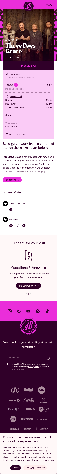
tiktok (47, 311)
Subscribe (48, 358)
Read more (10, 179)
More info (49, 460)
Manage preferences (35, 467)
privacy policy (33, 366)
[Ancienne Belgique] (28, 6)
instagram (10, 311)
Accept (15, 467)
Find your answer (27, 285)
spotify (38, 311)
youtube (28, 311)
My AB (49, 4)
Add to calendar (17, 134)
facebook (19, 311)
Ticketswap (15, 74)
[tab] (26, 293)
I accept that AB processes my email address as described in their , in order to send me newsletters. (30, 366)
